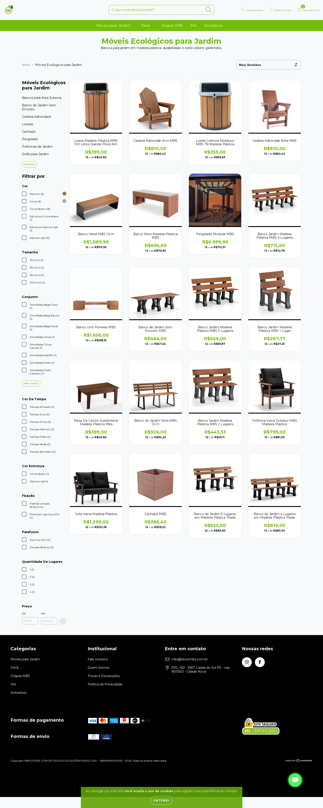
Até (43, 613)
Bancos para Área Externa (41, 98)
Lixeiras (27, 124)
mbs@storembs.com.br (189, 659)
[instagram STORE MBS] (247, 662)
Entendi (162, 800)
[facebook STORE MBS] (260, 662)
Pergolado (30, 139)
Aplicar (62, 621)
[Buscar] (208, 10)
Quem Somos (98, 668)
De (23, 613)
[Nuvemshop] (298, 761)
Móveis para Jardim (113, 25)
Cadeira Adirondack (36, 117)
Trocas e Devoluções (104, 676)
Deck (146, 25)
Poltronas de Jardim (37, 147)
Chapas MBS (172, 25)
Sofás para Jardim (35, 154)
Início (26, 65)
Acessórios (214, 25)
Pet (194, 25)
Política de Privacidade (105, 684)
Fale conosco (98, 659)
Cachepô (29, 132)
